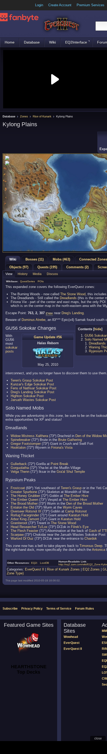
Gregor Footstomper (26, 444)
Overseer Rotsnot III (26, 511)
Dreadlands (68, 298)
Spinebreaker (20, 440)
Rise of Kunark (42, 116)
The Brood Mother (24, 503)
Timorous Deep (90, 546)
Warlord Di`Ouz (22, 538)
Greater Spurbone (24, 492)
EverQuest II (34, 569)
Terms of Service (58, 608)
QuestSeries (27, 281)
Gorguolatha (20, 468)
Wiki (52, 42)
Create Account (59, 5)
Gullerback (19, 464)
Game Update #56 (48, 337)
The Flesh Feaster (24, 531)
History (23, 274)
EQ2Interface (76, 42)
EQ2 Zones (91, 569)
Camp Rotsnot (76, 511)
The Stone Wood (72, 294)
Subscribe (10, 608)
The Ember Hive (76, 496)
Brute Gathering (70, 440)
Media (37, 274)
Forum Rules (84, 608)
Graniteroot (19, 523)
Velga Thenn (20, 472)
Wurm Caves (72, 507)
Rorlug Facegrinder (25, 515)
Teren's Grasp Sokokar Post (32, 380)
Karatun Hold (78, 515)
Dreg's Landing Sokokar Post (32, 392)
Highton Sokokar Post (27, 396)
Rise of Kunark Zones (63, 569)
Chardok (90, 538)
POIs (41, 281)
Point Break (59, 464)
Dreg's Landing (73, 313)
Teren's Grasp (71, 488)
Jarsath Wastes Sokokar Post (33, 400)
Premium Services (90, 5)
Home (10, 42)
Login (39, 5)
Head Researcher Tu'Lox (29, 527)
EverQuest (71, 643)
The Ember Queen (24, 500)
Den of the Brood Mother (84, 503)
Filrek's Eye (80, 527)
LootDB (44, 562)
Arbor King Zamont (25, 519)
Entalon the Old (22, 507)
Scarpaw (17, 535)
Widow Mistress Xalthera (29, 436)
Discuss (52, 274)
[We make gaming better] (16, 5)
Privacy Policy (32, 608)
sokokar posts (11, 349)
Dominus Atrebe (33, 320)
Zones (24, 116)
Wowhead (71, 637)
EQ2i (34, 562)
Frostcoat (18, 488)
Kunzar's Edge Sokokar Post (32, 384)
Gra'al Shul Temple (71, 472)
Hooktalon (18, 447)
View (8, 274)
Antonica (98, 550)
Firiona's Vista (61, 447)
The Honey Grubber (25, 496)
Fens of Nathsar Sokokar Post (33, 388)
